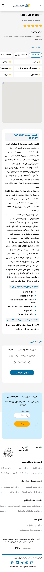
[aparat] (12, 562)
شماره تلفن (25, 411)
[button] (22, 424)
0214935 (16, 548)
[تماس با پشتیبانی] (3, 5)
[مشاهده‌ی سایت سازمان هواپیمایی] (8, 452)
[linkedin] (17, 562)
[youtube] (26, 562)
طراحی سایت (37, 557)
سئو (29, 557)
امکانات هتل (35, 55)
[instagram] (31, 562)
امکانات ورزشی (21, 54)
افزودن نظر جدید (22, 372)
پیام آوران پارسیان (20, 557)
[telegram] (22, 562)
